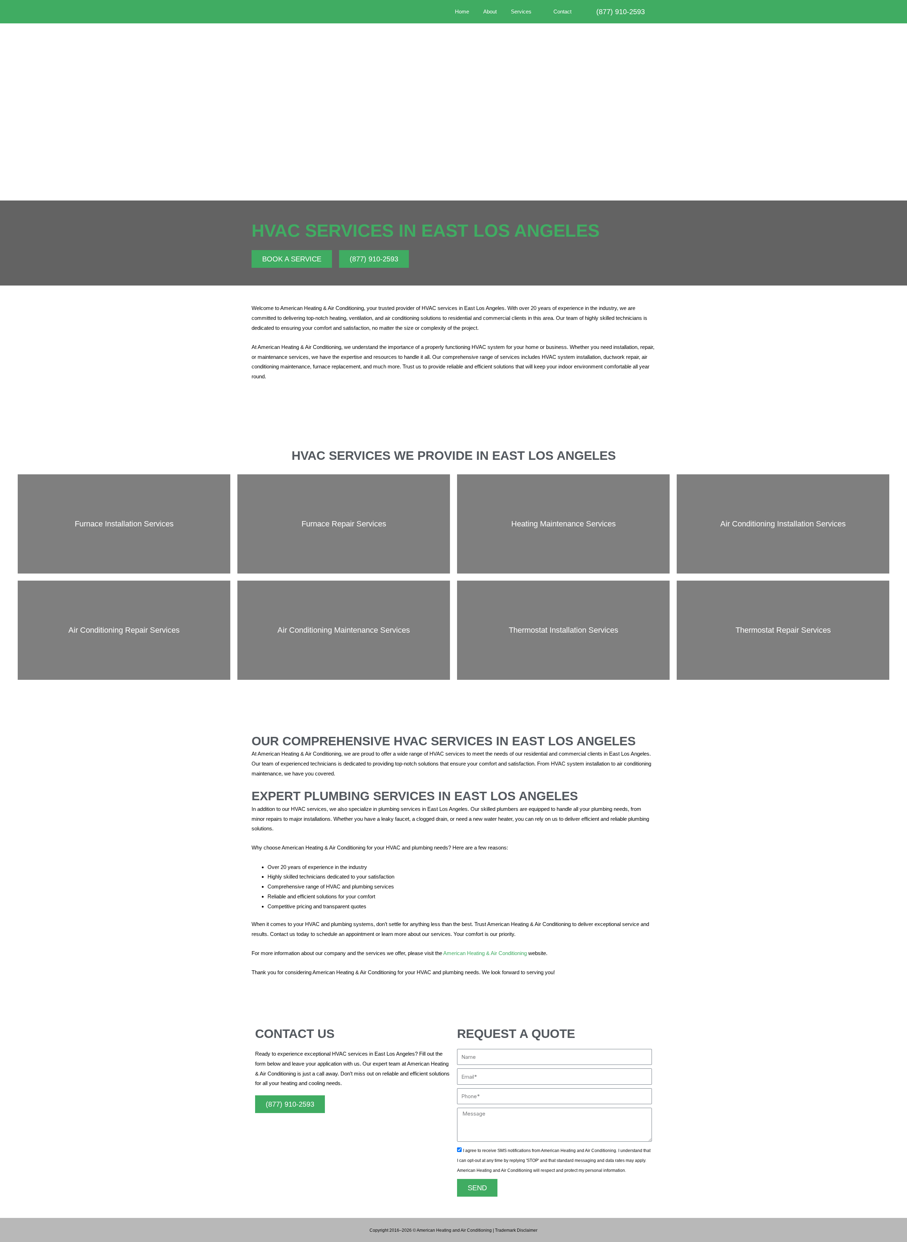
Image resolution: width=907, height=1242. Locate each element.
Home (462, 12)
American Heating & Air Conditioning (485, 953)
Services (521, 12)
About (490, 12)
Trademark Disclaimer (516, 1230)
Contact (562, 12)
